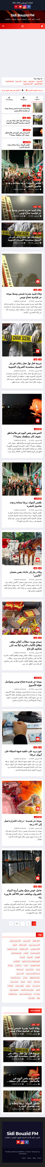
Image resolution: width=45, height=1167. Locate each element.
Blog (34, 1158)
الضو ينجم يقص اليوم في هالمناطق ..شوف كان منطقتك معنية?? (23, 1081)
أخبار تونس (39, 81)
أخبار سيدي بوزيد (27, 84)
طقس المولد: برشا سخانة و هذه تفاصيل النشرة (25, 1104)
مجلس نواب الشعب (27, 990)
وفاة (38, 998)
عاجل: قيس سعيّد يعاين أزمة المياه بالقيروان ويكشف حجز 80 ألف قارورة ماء (23, 894)
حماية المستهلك (35, 978)
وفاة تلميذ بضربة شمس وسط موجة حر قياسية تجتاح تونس (23, 211)
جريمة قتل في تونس (33, 973)
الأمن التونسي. (35, 949)
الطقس (37, 957)
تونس (24, 81)
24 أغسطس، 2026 (34, 579)
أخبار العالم (36, 941)
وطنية (35, 747)
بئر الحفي (18, 965)
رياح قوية (37, 982)
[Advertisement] (22, 53)
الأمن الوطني (23, 949)
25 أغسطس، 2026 (9, 189)
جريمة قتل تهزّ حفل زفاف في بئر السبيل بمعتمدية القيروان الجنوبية (24, 238)
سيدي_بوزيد (14, 982)
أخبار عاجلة (22, 945)
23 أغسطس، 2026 (34, 828)
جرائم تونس (30, 969)
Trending (9, 100)
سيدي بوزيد (31, 81)
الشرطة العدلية (16, 953)
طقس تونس (19, 986)
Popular (24, 100)
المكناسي (17, 961)
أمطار (15, 945)
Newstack (35, 1152)
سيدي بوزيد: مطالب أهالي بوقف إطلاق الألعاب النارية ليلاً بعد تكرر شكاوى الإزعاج (25, 645)
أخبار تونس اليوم (15, 941)
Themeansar (23, 1154)
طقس (28, 986)
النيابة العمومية (38, 84)
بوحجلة (10, 965)
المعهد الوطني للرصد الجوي (31, 961)
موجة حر (37, 994)
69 (17, 923)
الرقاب (26, 953)
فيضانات (10, 986)
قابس (38, 990)
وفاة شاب (31, 998)
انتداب (26, 965)
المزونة (22, 957)
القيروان (29, 957)
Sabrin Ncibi (36, 189)
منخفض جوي (14, 990)
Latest (37, 99)
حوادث (25, 978)
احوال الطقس (27, 130)
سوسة (23, 982)
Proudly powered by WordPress (15, 1152)
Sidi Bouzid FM (22, 15)
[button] (3, 26)
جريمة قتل (19, 969)
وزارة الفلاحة (13, 994)
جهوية (24, 105)
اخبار (29, 105)
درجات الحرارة (15, 978)
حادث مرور (19, 81)
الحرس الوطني (12, 949)
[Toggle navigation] (22, 26)
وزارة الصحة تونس (25, 994)
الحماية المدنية (10, 81)
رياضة (29, 982)
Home (39, 1158)
